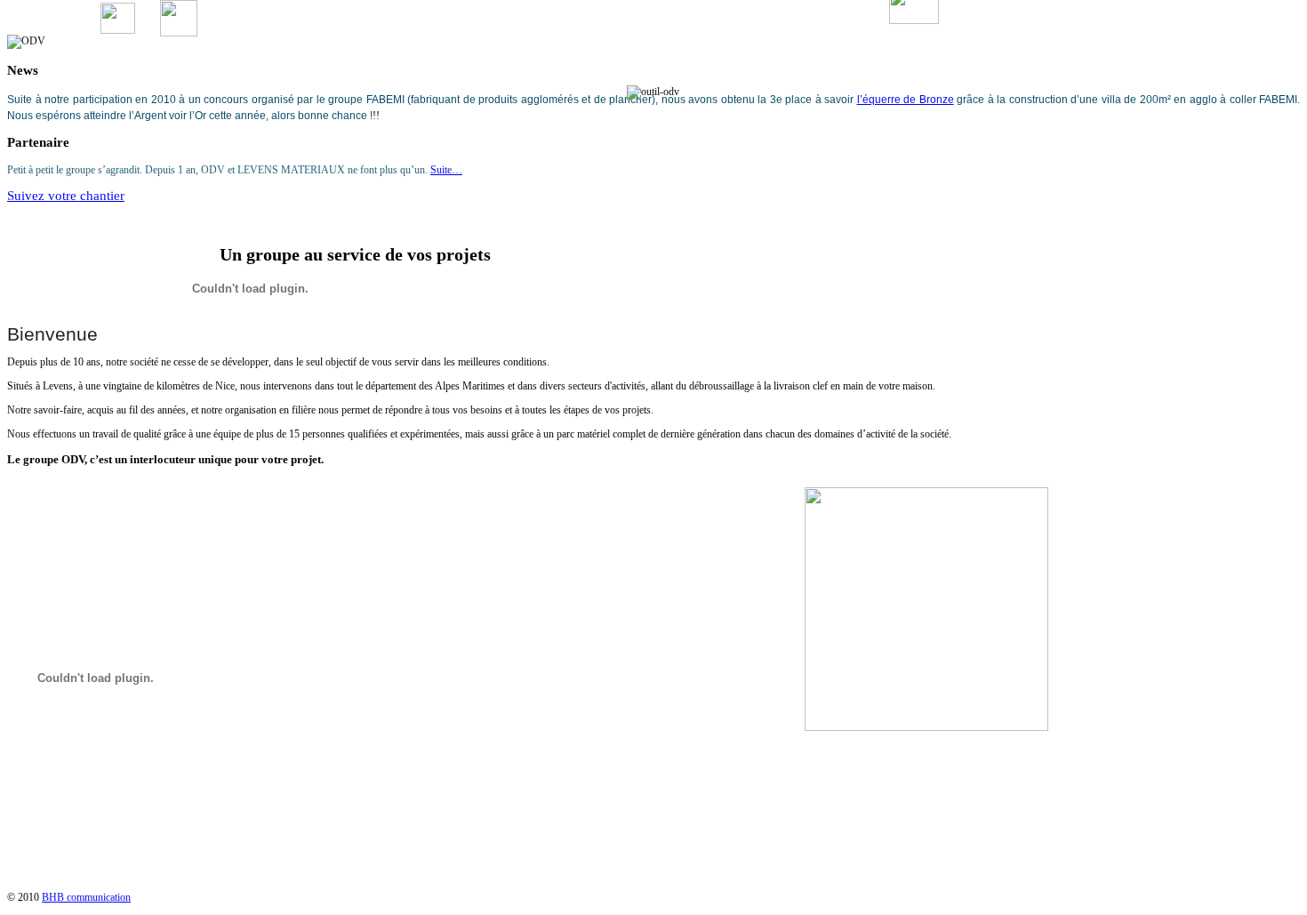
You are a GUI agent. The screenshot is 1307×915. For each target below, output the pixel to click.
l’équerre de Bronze (905, 99)
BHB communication (86, 897)
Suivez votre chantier (65, 196)
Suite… (446, 170)
